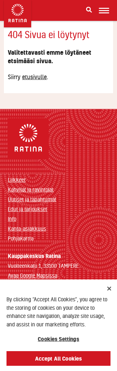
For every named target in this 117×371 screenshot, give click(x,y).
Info (12, 218)
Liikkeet (17, 179)
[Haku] (89, 10)
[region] (58, 325)
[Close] (109, 288)
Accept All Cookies (58, 358)
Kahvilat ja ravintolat (31, 189)
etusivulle (34, 77)
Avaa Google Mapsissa (32, 275)
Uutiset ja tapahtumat (32, 199)
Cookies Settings (58, 339)
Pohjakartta (20, 238)
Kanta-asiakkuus (27, 228)
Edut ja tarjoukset (27, 209)
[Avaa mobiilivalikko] (104, 10)
